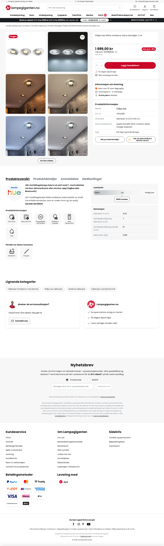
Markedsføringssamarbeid (69, 441)
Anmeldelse (70, 179)
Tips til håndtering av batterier (100, 529)
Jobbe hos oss (64, 454)
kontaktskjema (60, 416)
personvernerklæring (101, 416)
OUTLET (141, 15)
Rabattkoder (63, 462)
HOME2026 (94, 20)
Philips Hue (121, 108)
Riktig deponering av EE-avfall (123, 529)
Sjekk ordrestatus (14, 450)
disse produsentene (107, 397)
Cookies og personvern (120, 437)
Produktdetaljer (45, 179)
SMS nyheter (63, 450)
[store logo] (22, 7)
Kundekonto (11, 458)
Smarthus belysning (38, 26)
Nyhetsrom (74, 466)
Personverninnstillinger (38, 529)
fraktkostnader (85, 536)
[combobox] (84, 7)
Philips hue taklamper (54, 289)
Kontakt (9, 441)
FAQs (8, 437)
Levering (10, 454)
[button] (26, 94)
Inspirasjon (62, 466)
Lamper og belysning (13, 26)
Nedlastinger (92, 179)
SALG (100, 15)
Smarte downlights (55, 26)
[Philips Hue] (14, 192)
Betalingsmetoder (14, 446)
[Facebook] (75, 524)
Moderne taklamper (77, 289)
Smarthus (26, 26)
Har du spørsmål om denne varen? (142, 139)
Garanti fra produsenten (17, 466)
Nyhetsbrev (62, 446)
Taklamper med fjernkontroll (103, 289)
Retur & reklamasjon (15, 462)
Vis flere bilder (46, 161)
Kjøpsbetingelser (117, 441)
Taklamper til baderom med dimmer (23, 289)
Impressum (114, 446)
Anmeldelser (63, 458)
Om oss (60, 437)
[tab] (18, 179)
